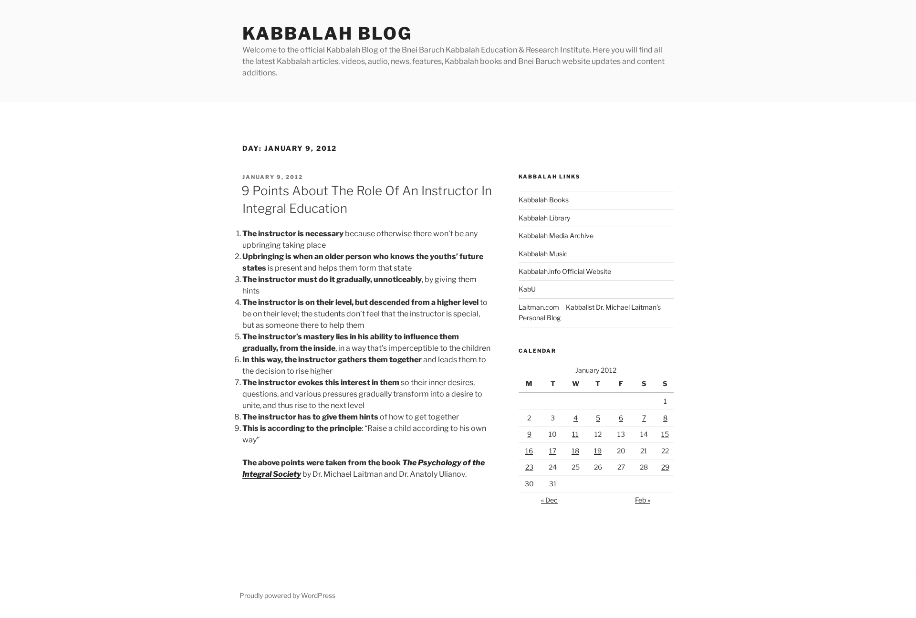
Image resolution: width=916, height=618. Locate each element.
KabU (527, 289)
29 (665, 467)
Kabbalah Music (543, 254)
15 (665, 434)
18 (575, 451)
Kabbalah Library (544, 218)
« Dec (549, 500)
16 (529, 451)
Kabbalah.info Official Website (565, 271)
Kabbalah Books (544, 200)
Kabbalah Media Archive (556, 235)
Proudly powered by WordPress (287, 595)
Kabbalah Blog (327, 33)
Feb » (642, 500)
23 (529, 467)
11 (575, 434)
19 (598, 451)
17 (552, 451)
